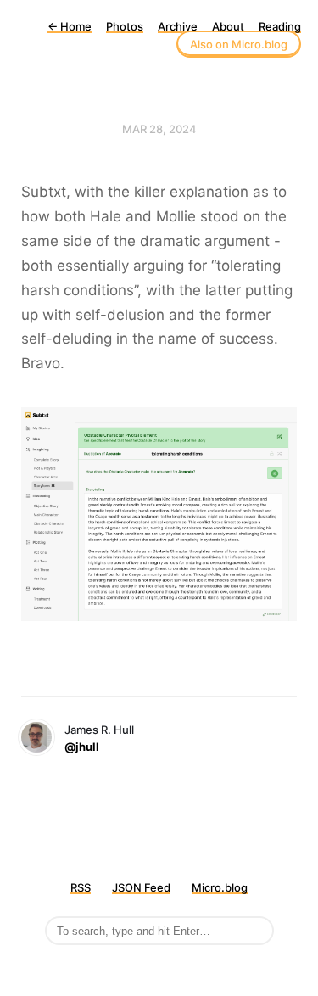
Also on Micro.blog (238, 44)
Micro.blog (220, 887)
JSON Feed (141, 887)
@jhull (81, 746)
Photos (124, 26)
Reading (280, 26)
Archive (178, 26)
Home (69, 26)
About (228, 26)
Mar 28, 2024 (159, 129)
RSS (80, 887)
